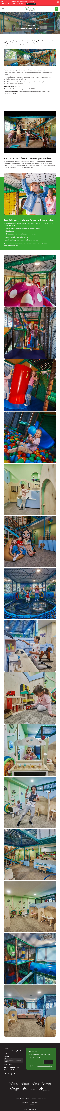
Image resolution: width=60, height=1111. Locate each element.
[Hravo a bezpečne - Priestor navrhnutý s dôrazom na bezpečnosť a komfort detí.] (30, 646)
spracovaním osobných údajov (44, 1066)
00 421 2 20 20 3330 (11, 1067)
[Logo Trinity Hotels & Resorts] (13, 1083)
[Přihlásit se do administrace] (58, 1109)
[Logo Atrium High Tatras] (46, 1083)
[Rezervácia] (56, 9)
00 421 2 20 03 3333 (11, 1069)
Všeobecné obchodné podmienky (22, 1098)
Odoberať (48, 1062)
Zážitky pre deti (30, 25)
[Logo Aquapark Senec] (14, 1088)
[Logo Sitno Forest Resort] (35, 1083)
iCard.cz (32, 1104)
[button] (58, 2)
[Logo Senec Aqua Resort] (25, 1083)
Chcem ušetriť (31, 4)
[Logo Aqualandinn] (44, 1088)
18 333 (6, 1056)
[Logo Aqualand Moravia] (29, 1088)
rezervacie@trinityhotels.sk (14, 1051)
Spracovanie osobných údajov (38, 1098)
